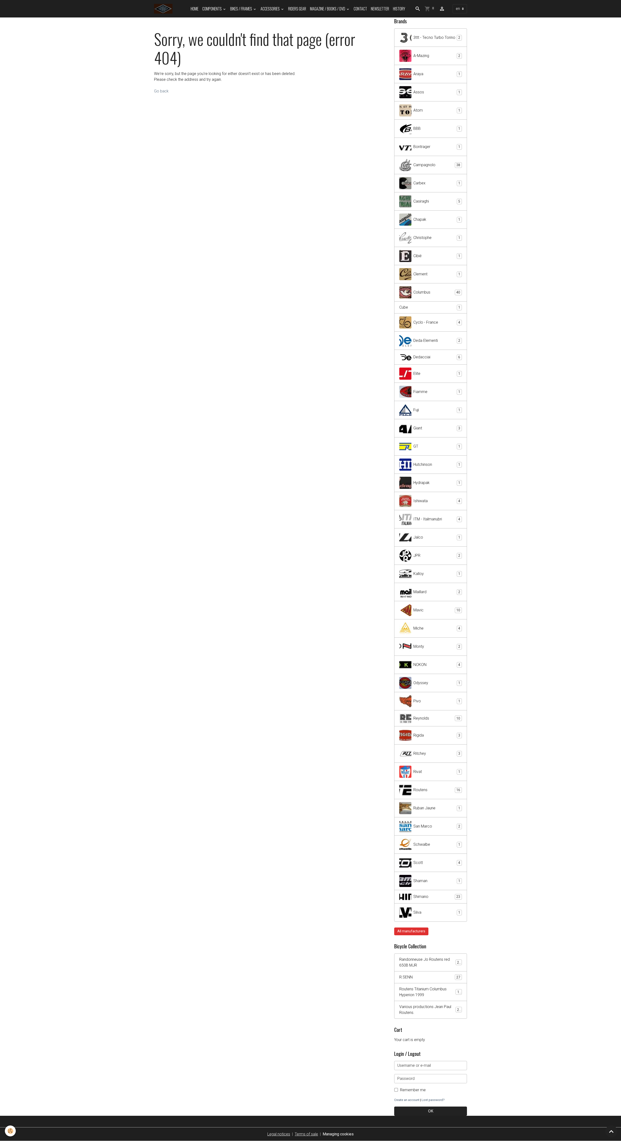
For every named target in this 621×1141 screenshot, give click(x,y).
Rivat (436, 771)
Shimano (436, 896)
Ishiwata (436, 501)
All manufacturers (411, 931)
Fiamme (436, 391)
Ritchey (436, 753)
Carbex (436, 183)
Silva (436, 912)
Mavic (436, 610)
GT (436, 446)
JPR (436, 555)
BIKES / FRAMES (241, 9)
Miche (436, 628)
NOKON (436, 664)
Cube (429, 307)
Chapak (436, 219)
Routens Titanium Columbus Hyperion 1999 (430, 992)
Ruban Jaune (436, 808)
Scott (436, 862)
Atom (436, 110)
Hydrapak (436, 482)
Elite (436, 373)
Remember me (413, 1090)
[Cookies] (10, 1130)
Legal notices (278, 1134)
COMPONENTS (212, 9)
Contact (360, 9)
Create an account (406, 1100)
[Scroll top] (611, 1131)
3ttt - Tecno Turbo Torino (436, 37)
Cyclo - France (436, 322)
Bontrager (436, 146)
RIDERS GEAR (297, 9)
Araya (436, 74)
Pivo (436, 701)
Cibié (436, 256)
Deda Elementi (436, 340)
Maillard (436, 592)
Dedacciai (436, 357)
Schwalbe (436, 844)
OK (430, 1111)
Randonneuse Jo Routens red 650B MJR (430, 962)
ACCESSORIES (270, 9)
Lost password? (433, 1100)
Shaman (436, 880)
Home (194, 9)
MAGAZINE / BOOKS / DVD (328, 9)
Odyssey (436, 683)
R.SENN (429, 977)
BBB (436, 128)
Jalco (436, 537)
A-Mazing (436, 55)
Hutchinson (436, 464)
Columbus (436, 292)
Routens (436, 790)
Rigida (436, 735)
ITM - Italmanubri (436, 519)
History (399, 9)
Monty (436, 646)
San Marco (436, 826)
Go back (161, 91)
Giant (436, 428)
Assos (436, 92)
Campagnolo (436, 165)
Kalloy (436, 573)
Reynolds (436, 718)
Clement (436, 274)
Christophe (436, 237)
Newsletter (380, 9)
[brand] (164, 9)
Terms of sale (306, 1134)
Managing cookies (338, 1134)
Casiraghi (436, 201)
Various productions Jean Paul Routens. (430, 1009)
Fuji (436, 410)
